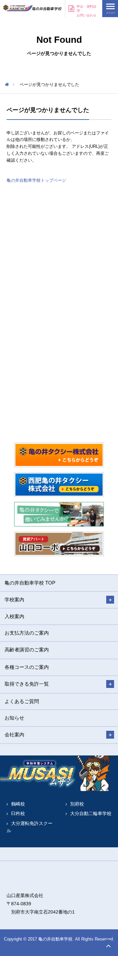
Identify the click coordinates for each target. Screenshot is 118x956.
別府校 (77, 803)
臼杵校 (18, 813)
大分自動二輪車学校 (90, 813)
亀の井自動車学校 (32, 8)
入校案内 (14, 616)
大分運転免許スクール (29, 827)
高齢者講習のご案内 (27, 649)
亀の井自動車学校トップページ (36, 180)
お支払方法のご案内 (27, 633)
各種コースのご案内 (27, 667)
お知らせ (14, 718)
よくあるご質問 (22, 701)
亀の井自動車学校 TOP (30, 583)
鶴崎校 (18, 803)
